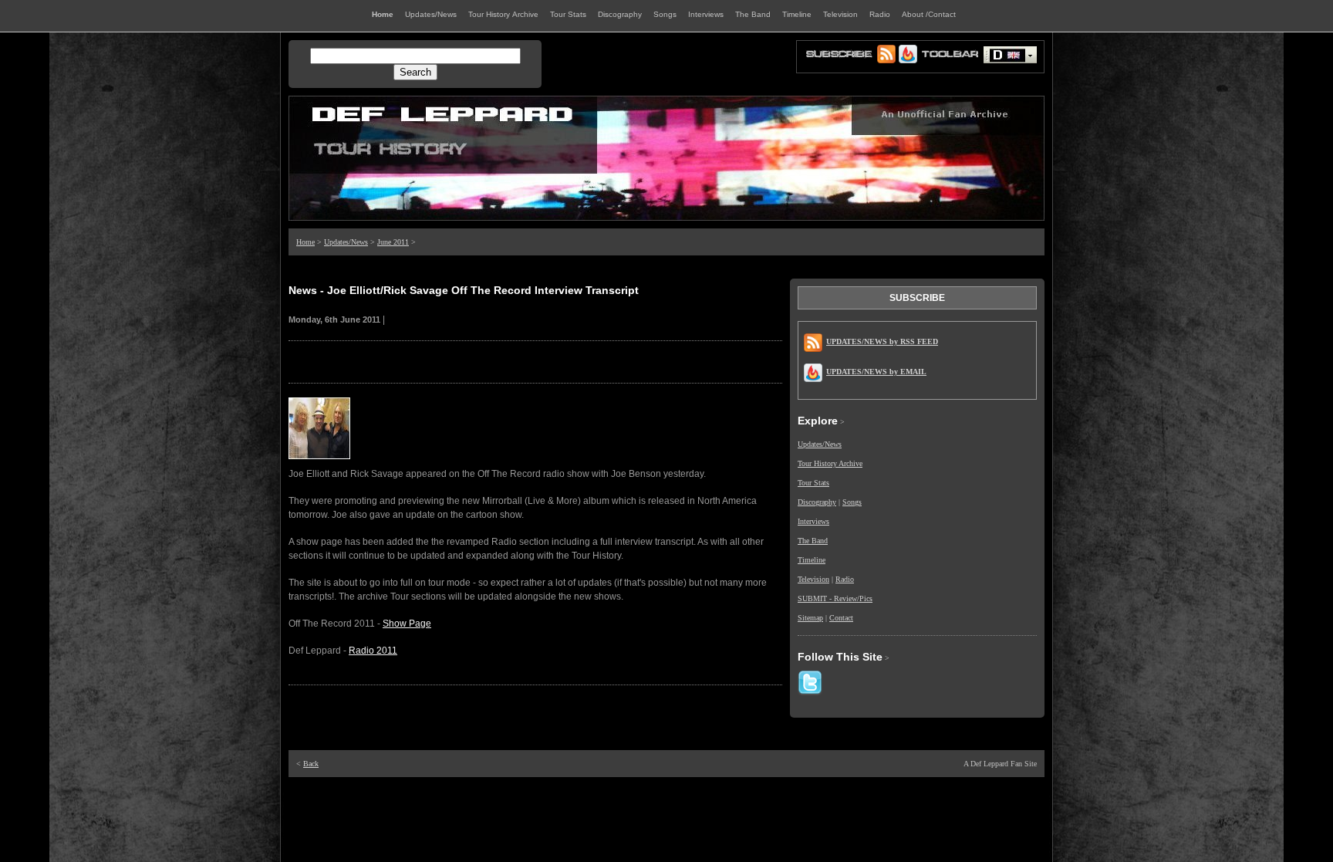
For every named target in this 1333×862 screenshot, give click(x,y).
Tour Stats (813, 482)
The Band (813, 540)
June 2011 (393, 242)
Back (311, 763)
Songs (852, 502)
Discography (817, 502)
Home (305, 242)
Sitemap (810, 618)
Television (813, 579)
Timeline (811, 560)
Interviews (813, 521)
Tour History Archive (830, 463)
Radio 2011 (373, 650)
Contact (841, 618)
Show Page (407, 623)
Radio (844, 579)
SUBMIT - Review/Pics (835, 598)
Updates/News (346, 242)
